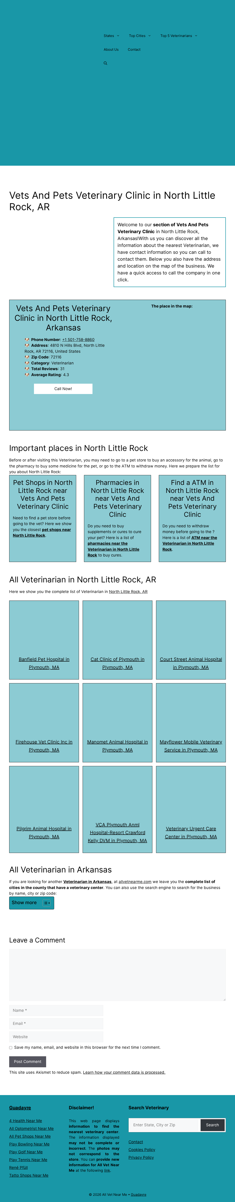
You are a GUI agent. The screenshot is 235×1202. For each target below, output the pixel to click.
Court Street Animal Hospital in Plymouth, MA (191, 663)
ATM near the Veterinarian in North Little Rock (189, 543)
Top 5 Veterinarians (176, 36)
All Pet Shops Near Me (30, 1136)
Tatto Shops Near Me (28, 1175)
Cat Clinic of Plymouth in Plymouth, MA (118, 663)
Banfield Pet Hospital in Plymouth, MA (44, 663)
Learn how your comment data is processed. (124, 1072)
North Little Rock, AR (128, 591)
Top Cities (137, 36)
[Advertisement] (117, 133)
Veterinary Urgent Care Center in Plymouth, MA (191, 832)
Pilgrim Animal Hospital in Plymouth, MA (44, 832)
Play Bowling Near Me (29, 1144)
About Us (111, 49)
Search (212, 1125)
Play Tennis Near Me (28, 1159)
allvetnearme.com (135, 881)
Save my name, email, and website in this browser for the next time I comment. (87, 1047)
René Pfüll (18, 1167)
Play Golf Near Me (26, 1152)
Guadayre (20, 1107)
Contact (134, 49)
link (107, 1170)
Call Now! (63, 388)
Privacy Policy (141, 1157)
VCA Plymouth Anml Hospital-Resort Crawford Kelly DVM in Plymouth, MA (117, 833)
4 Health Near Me (25, 1120)
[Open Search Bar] (105, 63)
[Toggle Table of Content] (44, 903)
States (109, 36)
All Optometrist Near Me (31, 1128)
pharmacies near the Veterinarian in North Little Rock (113, 549)
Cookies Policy (142, 1149)
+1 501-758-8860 (78, 339)
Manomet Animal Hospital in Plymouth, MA (117, 746)
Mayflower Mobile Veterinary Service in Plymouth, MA (191, 746)
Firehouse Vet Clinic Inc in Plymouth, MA (44, 746)
